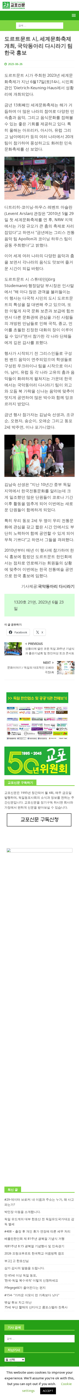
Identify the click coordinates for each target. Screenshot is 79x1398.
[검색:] (39, 25)
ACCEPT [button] (48, 1391)
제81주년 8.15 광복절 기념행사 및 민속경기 (34, 1246)
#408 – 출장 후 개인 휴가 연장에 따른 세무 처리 (37, 1231)
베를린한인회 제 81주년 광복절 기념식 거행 (34, 1238)
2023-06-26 (15, 64)
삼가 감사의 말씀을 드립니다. (24, 1268)
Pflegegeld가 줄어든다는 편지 (25, 1287)
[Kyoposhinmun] (39, 8)
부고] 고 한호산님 (16, 1261)
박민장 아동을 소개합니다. (22, 1212)
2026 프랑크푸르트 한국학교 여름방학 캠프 (34, 1253)
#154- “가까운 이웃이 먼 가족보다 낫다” (31, 1295)
